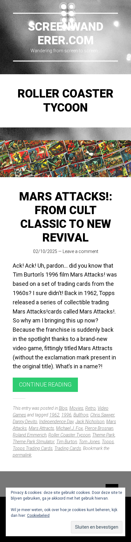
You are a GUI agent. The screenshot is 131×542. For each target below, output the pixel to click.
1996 (66, 414)
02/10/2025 (45, 251)
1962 (54, 414)
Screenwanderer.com (65, 33)
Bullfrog (80, 414)
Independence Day (56, 421)
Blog (63, 408)
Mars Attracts (41, 428)
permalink (22, 455)
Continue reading (45, 384)
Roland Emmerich (29, 434)
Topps (108, 441)
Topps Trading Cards (32, 448)
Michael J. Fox (69, 428)
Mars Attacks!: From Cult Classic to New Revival (65, 217)
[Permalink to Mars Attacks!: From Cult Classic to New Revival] (65, 158)
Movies (76, 408)
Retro (90, 408)
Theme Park (103, 434)
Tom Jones (89, 441)
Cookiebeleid (38, 515)
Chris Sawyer (102, 414)
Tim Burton (66, 441)
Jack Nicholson (89, 421)
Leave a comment (80, 251)
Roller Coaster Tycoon (69, 434)
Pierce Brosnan (99, 428)
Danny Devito (25, 421)
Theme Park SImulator (33, 441)
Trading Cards (67, 448)
